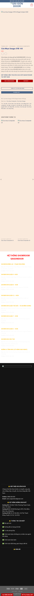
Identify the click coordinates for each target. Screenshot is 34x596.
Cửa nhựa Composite (23, 46)
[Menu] (2, 5)
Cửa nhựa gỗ (23, 106)
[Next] (33, 183)
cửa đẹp (8, 105)
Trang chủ (4, 46)
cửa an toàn (11, 103)
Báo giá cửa (7, 523)
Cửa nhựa (12, 46)
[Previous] (1, 183)
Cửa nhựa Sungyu (21, 101)
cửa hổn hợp (26, 105)
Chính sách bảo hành (10, 540)
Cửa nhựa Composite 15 (7, 240)
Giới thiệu (14, 591)
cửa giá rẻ (13, 105)
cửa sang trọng (9, 108)
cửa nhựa (17, 106)
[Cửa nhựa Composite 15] (8, 179)
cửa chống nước (25, 103)
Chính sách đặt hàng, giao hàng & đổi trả (15, 543)
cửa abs (5, 103)
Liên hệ (20, 591)
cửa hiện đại (19, 105)
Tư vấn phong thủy (9, 530)
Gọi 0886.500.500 (7, 594)
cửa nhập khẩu (10, 106)
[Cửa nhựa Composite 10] (25, 179)
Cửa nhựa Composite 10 (24, 240)
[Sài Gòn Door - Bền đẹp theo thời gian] (17, 5)
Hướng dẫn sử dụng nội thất (12, 527)
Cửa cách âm (17, 103)
